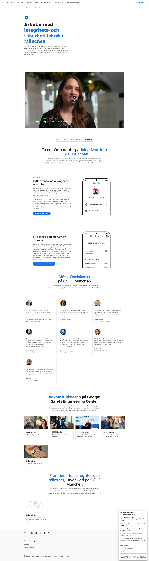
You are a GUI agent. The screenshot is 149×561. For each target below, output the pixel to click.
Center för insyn (29, 547)
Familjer (26, 544)
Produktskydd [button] (57, 2)
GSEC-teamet (68, 139)
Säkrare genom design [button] (41, 2)
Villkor (68, 556)
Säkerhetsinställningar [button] (72, 2)
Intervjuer (79, 139)
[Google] (27, 556)
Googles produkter (46, 556)
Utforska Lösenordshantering (44, 264)
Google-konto (140, 2)
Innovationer (89, 139)
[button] (74, 99)
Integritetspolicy (59, 556)
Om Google (35, 556)
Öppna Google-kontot (42, 213)
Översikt (29, 2)
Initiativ (58, 139)
